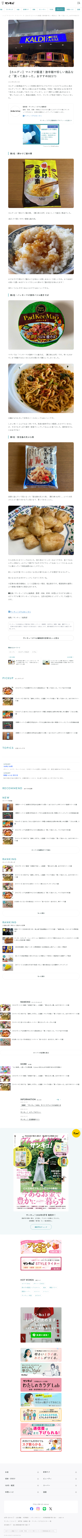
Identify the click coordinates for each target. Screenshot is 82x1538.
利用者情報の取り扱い (50, 1517)
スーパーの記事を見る (41, 1053)
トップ (4, 15)
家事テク (26, 9)
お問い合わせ (8, 1517)
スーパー (60, 9)
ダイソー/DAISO (39, 1283)
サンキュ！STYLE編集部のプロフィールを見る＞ (56, 120)
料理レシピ (70, 9)
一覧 (57, 1099)
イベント (46, 1291)
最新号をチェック (41, 1227)
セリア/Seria (26, 1283)
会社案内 (7, 1525)
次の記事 (70, 657)
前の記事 (12, 657)
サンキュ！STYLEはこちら (33, 116)
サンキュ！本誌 (27, 1295)
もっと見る (41, 913)
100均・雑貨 (9, 1485)
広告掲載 (18, 1517)
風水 (44, 1287)
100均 (51, 9)
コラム (34, 652)
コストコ (37, 1291)
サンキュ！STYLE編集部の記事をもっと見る (41, 638)
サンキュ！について (10, 1521)
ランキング (9, 9)
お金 (18, 9)
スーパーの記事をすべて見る (40, 850)
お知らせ (61, 1517)
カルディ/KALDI (23, 652)
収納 (34, 9)
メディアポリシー (36, 1517)
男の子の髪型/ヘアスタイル (31, 1287)
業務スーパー (26, 1291)
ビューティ (42, 9)
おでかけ (38, 1295)
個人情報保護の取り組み (20, 1525)
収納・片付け (10, 1478)
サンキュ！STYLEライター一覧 (41, 1521)
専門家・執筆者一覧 (24, 1521)
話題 (78, 9)
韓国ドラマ (53, 1287)
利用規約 (26, 1517)
